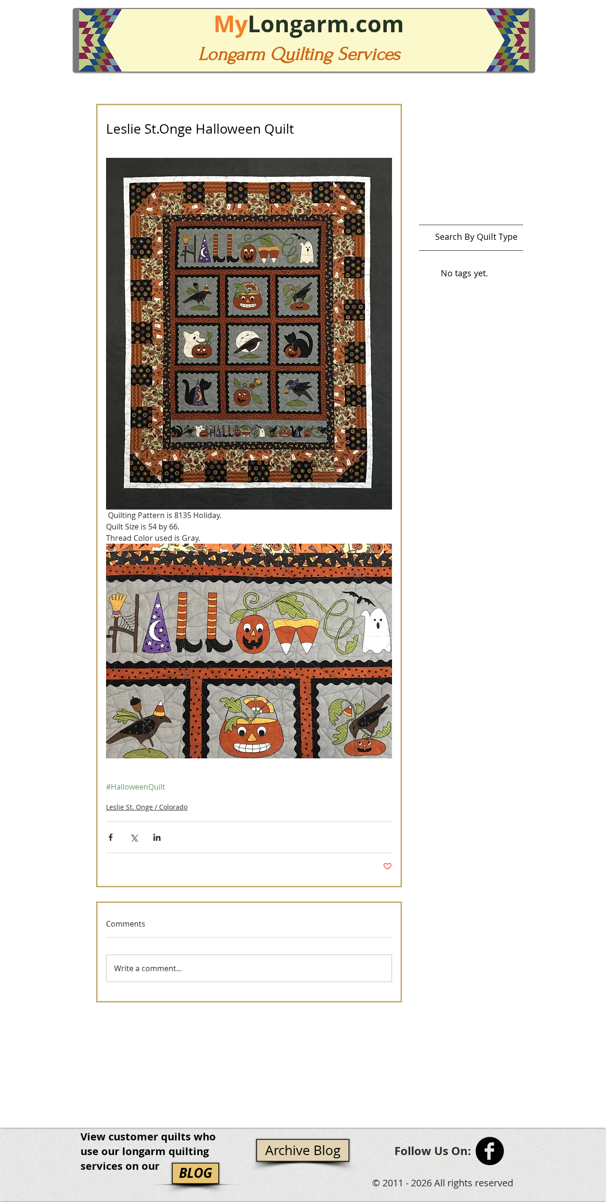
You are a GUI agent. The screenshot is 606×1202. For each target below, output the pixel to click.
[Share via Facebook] (110, 837)
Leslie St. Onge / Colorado (146, 806)
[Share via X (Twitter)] (133, 837)
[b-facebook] (489, 1151)
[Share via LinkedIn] (156, 837)
